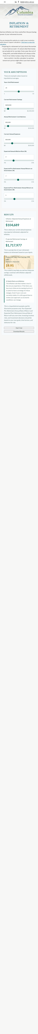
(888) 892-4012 (27, 2)
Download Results (19, 331)
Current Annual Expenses (12, 134)
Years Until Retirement (11, 82)
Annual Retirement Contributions (15, 117)
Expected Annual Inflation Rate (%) (15, 151)
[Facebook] (18, 2)
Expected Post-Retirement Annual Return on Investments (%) (18, 188)
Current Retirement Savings (13, 99)
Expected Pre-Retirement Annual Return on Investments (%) (18, 169)
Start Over (19, 328)
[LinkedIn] (16, 2)
